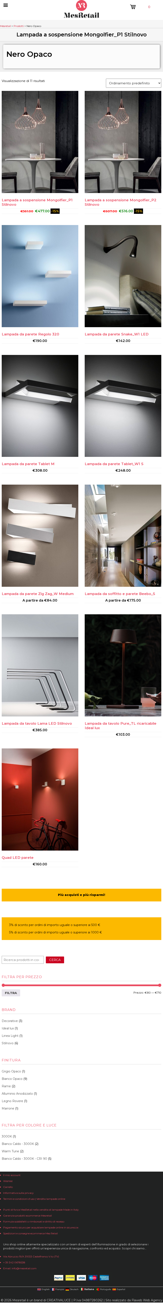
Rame (6, 1086)
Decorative (10, 1021)
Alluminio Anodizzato (17, 1094)
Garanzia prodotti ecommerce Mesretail (27, 1215)
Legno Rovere (12, 1101)
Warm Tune (10, 1151)
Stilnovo (8, 1043)
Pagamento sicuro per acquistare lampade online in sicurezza (40, 1227)
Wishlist (8, 1181)
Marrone (8, 1108)
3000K (7, 1136)
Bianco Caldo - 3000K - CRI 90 (24, 1159)
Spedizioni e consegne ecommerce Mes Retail (30, 1233)
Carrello (8, 1187)
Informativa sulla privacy (18, 1192)
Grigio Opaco (11, 1071)
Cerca (55, 960)
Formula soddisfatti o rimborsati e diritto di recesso (33, 1221)
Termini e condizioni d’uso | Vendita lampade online (34, 1198)
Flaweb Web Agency (147, 1300)
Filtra (11, 993)
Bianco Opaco (12, 1079)
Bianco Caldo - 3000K (18, 1144)
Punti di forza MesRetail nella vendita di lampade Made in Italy (41, 1209)
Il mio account (12, 1175)
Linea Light (10, 1036)
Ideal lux (8, 1028)
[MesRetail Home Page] (81, 17)
